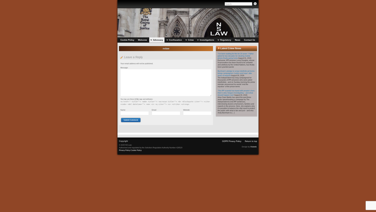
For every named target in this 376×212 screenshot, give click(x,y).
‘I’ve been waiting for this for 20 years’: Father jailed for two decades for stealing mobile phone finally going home (236, 56)
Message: (124, 68)
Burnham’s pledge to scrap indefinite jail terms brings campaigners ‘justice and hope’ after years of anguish (236, 73)
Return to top (251, 141)
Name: (123, 110)
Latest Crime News (230, 48)
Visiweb (253, 147)
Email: (154, 110)
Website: (186, 110)
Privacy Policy (124, 150)
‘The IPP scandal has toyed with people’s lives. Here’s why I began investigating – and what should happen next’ (236, 93)
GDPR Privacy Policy (231, 141)
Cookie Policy (136, 150)
